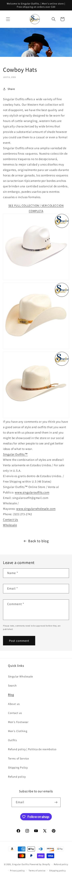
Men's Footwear (18, 722)
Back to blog (38, 541)
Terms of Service (18, 758)
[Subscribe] (56, 802)
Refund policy (17, 776)
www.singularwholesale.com (35, 509)
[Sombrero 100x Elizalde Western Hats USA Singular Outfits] (36, 349)
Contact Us (10, 519)
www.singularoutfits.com (32, 492)
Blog (11, 694)
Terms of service (37, 870)
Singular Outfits (20, 864)
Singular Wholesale (20, 676)
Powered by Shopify (40, 864)
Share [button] (11, 89)
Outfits (12, 740)
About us (14, 704)
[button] (8, 19)
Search (12, 685)
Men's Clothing (17, 731)
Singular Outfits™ (15, 454)
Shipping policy (57, 870)
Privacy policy (17, 870)
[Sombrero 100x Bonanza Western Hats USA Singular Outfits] (36, 280)
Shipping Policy (18, 767)
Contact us (15, 713)
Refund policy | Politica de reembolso (32, 749)
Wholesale (10, 525)
